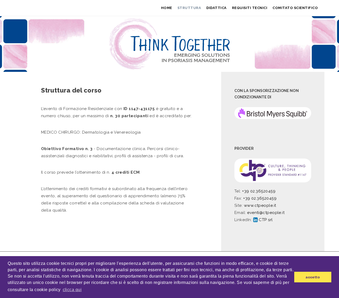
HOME (166, 8)
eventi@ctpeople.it (265, 212)
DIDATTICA (216, 8)
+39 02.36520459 (258, 191)
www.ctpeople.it (260, 205)
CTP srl (265, 219)
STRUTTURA (189, 8)
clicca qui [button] (72, 289)
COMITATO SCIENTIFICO (295, 8)
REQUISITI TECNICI (249, 8)
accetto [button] (313, 277)
